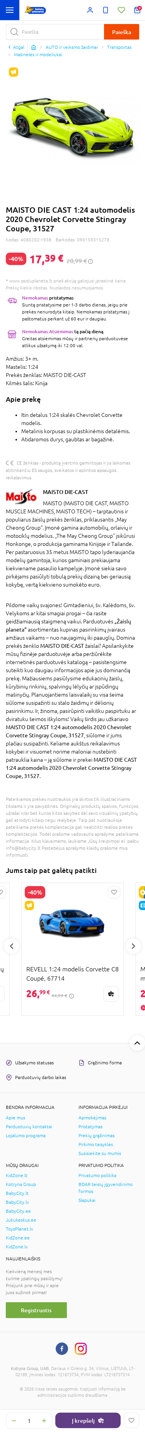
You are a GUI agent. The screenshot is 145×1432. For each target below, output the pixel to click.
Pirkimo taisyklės (95, 1144)
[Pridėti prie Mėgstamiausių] (131, 1420)
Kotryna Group (21, 1184)
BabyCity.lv (17, 1202)
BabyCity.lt (17, 1193)
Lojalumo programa (26, 1135)
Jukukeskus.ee (21, 1220)
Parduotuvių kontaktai (29, 1126)
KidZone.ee (18, 1238)
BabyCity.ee (18, 1211)
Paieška (121, 32)
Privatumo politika (97, 1175)
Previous (11, 946)
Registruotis (36, 1310)
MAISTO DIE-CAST (65, 492)
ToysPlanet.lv (19, 1229)
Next (133, 946)
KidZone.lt (16, 1175)
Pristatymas (90, 1126)
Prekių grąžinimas (96, 1135)
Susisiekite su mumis (99, 1153)
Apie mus (15, 1117)
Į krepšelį (83, 1420)
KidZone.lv (17, 1247)
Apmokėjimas (92, 1117)
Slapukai (87, 1200)
